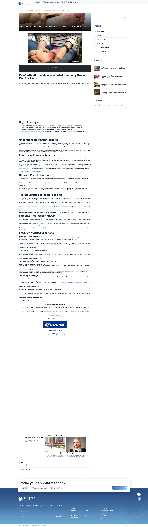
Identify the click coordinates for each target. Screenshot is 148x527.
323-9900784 (105, 508)
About (37, 5)
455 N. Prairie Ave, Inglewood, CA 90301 (108, 514)
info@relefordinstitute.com (108, 510)
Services (43, 5)
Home (33, 5)
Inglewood (73, 508)
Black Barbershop (74, 515)
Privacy (128, 525)
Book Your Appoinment (118, 487)
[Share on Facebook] (29, 469)
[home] (23, 3)
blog (24, 10)
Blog (48, 5)
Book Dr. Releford (74, 510)
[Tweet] (23, 469)
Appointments (88, 512)
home (20, 10)
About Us (87, 508)
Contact (86, 515)
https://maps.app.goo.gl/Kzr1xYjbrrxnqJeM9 (55, 334)
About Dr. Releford (74, 517)
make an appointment (123, 5)
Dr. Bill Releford (73, 512)
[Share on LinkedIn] (26, 469)
